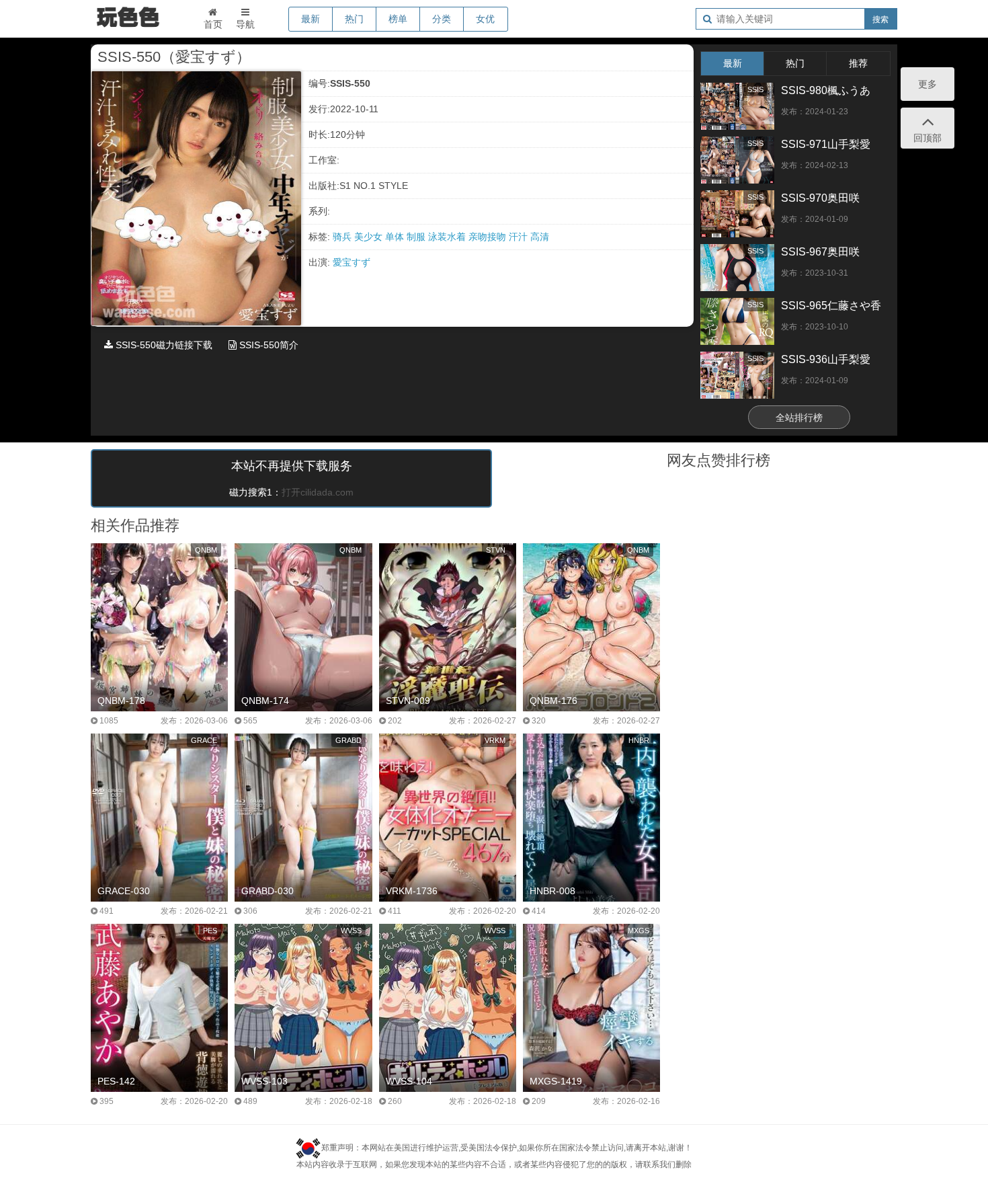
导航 (245, 24)
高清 (539, 236)
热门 (354, 18)
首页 (213, 24)
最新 (310, 18)
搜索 (880, 19)
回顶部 (927, 137)
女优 (485, 18)
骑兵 (343, 236)
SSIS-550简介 (267, 345)
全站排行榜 (799, 417)
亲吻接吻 (488, 236)
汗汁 (519, 236)
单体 (396, 236)
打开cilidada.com (318, 492)
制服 (417, 236)
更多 (927, 84)
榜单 (397, 18)
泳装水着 (448, 236)
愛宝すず (351, 262)
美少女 (369, 236)
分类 (441, 18)
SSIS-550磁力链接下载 (162, 345)
